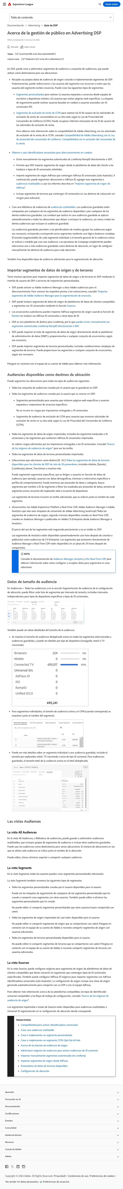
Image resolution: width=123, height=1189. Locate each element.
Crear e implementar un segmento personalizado (46, 1035)
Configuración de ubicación (35, 1071)
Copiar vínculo (29, 47)
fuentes (16, 315)
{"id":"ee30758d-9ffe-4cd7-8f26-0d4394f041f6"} (35, 54)
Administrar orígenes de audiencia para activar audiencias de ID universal (59, 1050)
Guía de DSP (51, 25)
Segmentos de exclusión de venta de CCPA (38, 112)
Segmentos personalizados (30, 94)
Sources (71, 305)
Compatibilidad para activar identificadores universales (49, 1024)
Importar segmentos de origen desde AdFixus (44, 1060)
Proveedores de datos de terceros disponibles (44, 1065)
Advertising (34, 25)
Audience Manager (63, 558)
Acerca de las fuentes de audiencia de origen (44, 1045)
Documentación (15, 25)
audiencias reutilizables (28, 183)
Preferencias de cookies (102, 1175)
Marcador (14, 47)
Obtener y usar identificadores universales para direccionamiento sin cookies (52, 152)
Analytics (79, 558)
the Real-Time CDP (96, 558)
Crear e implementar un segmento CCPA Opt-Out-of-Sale (50, 1040)
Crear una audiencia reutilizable (37, 1030)
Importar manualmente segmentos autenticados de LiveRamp (53, 1055)
